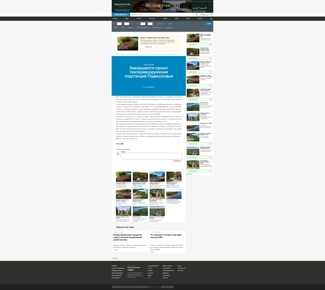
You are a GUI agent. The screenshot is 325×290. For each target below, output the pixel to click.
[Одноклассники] (119, 144)
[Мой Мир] (122, 144)
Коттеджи (150, 270)
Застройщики (166, 275)
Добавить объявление (117, 273)
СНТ (149, 277)
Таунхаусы (152, 18)
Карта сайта (180, 270)
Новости (122, 54)
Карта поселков (167, 268)
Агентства (165, 277)
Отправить (177, 161)
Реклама (118, 169)
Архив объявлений (116, 275)
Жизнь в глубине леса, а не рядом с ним (155, 38)
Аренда (149, 275)
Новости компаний (132, 54)
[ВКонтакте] (117, 144)
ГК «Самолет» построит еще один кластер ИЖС (166, 236)
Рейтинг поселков (167, 265)
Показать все (179, 169)
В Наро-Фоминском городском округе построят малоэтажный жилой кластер (127, 237)
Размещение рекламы (117, 270)
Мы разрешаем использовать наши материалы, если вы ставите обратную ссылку (135, 276)
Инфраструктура (182, 268)
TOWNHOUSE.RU (128, 287)
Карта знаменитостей (168, 270)
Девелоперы (166, 273)
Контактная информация (118, 268)
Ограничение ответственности (135, 272)
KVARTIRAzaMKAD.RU (167, 287)
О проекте (114, 265)
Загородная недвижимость (133, 267)
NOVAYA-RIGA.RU (117, 287)
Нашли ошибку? (116, 277)
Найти (209, 23)
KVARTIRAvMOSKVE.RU (141, 287)
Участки (150, 268)
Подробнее (148, 47)
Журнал (179, 265)
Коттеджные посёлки (153, 265)
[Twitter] (121, 144)
